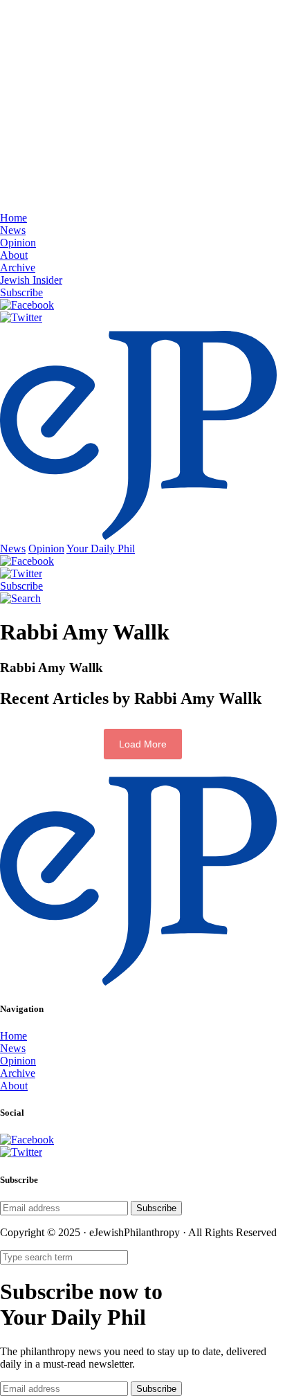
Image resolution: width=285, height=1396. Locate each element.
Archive (17, 267)
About (14, 255)
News (13, 230)
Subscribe (21, 292)
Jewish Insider (31, 280)
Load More (143, 744)
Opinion (18, 242)
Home (13, 218)
